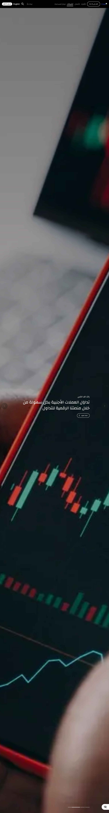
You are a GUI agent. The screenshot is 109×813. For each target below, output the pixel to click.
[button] (93, 4)
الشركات (70, 4)
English (16, 4)
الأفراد (83, 4)
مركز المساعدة (60, 4)
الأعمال (77, 4)
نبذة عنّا (29, 4)
